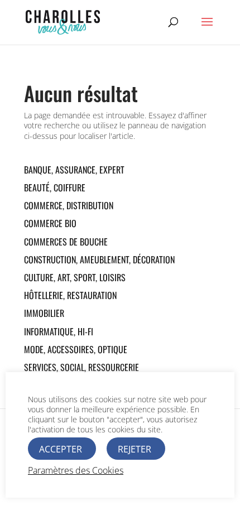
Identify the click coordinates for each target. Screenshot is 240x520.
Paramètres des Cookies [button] (75, 470)
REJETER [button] (134, 449)
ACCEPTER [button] (60, 449)
